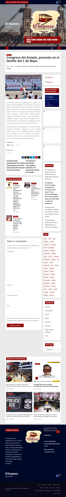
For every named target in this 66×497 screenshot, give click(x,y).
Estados (53, 259)
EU (58, 259)
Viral (46, 336)
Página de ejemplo (39, 490)
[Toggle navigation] (52, 48)
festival (46, 262)
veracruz (34, 39)
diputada (52, 250)
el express (39, 39)
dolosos (54, 253)
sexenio (53, 283)
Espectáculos (49, 310)
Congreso (55, 39)
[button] (55, 47)
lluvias (45, 268)
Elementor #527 (56, 484)
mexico (28, 41)
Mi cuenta (46, 487)
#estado (36, 66)
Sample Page (57, 490)
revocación (47, 280)
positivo (53, 274)
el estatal (56, 256)
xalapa (28, 39)
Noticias (58, 487)
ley (52, 265)
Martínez (46, 271)
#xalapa (8, 68)
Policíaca (47, 326)
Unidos (55, 289)
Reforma (46, 277)
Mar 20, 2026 (10, 419)
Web (8, 305)
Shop (54, 493)
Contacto (49, 484)
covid (44, 39)
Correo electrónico (12, 295)
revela (52, 277)
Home (39, 484)
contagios (53, 244)
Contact (44, 484)
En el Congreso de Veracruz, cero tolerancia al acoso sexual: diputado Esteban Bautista (17, 223)
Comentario (10, 251)
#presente (47, 66)
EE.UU (50, 256)
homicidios (47, 265)
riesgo (53, 280)
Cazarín (52, 241)
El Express (12, 23)
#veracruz (53, 66)
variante (46, 292)
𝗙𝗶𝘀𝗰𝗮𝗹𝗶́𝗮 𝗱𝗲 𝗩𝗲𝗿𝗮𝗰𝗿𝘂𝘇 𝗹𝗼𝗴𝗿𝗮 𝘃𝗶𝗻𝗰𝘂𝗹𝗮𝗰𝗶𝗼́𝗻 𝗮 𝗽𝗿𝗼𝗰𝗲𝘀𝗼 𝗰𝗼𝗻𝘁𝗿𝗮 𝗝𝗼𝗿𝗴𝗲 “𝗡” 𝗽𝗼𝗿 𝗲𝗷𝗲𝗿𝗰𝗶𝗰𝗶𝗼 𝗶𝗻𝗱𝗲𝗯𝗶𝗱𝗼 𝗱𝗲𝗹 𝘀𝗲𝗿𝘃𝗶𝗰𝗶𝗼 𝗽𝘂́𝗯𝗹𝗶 (17, 197)
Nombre (9, 285)
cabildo (46, 241)
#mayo (42, 66)
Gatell (51, 262)
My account (52, 487)
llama (56, 265)
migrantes (46, 274)
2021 (45, 238)
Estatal (9, 54)
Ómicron (51, 295)
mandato (51, 268)
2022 (49, 238)
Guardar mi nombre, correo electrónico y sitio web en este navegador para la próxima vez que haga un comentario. (23, 319)
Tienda (58, 493)
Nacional (47, 322)
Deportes (47, 307)
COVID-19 (51, 247)
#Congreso (18, 66)
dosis (45, 256)
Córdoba (49, 39)
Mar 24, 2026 (10, 389)
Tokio (45, 289)
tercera (53, 286)
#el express (30, 66)
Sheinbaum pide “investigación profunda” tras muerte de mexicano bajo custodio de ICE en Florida (52, 212)
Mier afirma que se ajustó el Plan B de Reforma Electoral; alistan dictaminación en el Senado (52, 174)
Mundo (47, 318)
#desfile (24, 66)
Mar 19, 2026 (37, 419)
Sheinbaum (47, 286)
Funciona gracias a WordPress (12, 488)
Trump (50, 289)
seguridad (46, 283)
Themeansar (8, 490)
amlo (54, 238)
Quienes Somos (49, 490)
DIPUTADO (47, 253)
